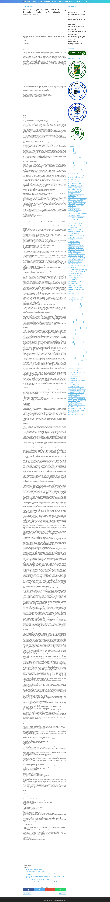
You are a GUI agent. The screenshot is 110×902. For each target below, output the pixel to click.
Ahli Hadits (70, 153)
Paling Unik (70, 311)
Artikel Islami (71, 165)
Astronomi (80, 165)
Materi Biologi (71, 287)
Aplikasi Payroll (80, 161)
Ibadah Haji (78, 231)
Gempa (75, 223)
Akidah (69, 155)
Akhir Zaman (78, 153)
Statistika (70, 366)
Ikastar (69, 233)
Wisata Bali (70, 408)
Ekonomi (70, 211)
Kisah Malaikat (71, 267)
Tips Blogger (71, 390)
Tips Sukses (70, 394)
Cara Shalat (77, 191)
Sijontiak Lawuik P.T (72, 352)
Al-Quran (77, 157)
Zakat (81, 414)
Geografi (80, 223)
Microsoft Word (78, 297)
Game (69, 223)
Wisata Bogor (80, 410)
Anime (76, 159)
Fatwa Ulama (77, 213)
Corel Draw (82, 199)
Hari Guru (77, 227)
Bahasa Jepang (71, 177)
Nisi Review (76, 303)
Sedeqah (80, 342)
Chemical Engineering (72, 195)
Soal (69, 356)
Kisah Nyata (70, 271)
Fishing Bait (70, 219)
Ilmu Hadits (70, 237)
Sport (76, 364)
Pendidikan (54, 1)
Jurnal (77, 1)
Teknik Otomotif (71, 382)
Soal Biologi (70, 358)
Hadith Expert (77, 225)
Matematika (70, 285)
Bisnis (69, 187)
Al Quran (70, 157)
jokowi (79, 255)
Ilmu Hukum (78, 237)
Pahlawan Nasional (80, 309)
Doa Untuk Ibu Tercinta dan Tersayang (34, 869)
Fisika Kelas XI (71, 221)
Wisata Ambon (79, 406)
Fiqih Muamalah (80, 217)
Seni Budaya (70, 348)
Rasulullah (46, 1)
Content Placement (72, 199)
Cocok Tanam (71, 197)
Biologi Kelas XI (71, 185)
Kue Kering (70, 275)
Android (70, 159)
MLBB (69, 299)
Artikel (82, 163)
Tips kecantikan (80, 390)
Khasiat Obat (71, 263)
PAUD (83, 311)
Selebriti (79, 346)
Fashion (69, 213)
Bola (79, 187)
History (77, 229)
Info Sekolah (78, 247)
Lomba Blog (70, 277)
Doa (69, 203)
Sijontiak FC (80, 350)
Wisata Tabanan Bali (72, 412)
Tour (69, 400)
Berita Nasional (71, 183)
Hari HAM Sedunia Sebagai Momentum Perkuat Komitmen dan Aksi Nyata (42, 881)
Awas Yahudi (78, 169)
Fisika (77, 219)
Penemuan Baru (71, 319)
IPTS (69, 251)
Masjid (77, 283)
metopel (70, 297)
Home (35, 1)
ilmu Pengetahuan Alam (73, 241)
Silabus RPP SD (71, 354)
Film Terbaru (71, 215)
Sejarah (70, 344)
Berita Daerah (71, 179)
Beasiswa (79, 177)
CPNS (69, 201)
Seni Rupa (77, 348)
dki (74, 201)
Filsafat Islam (71, 217)
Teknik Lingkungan (72, 380)
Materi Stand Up (79, 289)
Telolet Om (78, 386)
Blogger (71, 1)
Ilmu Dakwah (76, 233)
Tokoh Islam (70, 398)
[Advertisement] (44, 25)
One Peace (77, 305)
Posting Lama (62, 893)
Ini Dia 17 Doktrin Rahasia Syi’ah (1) (76, 9)
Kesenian (77, 261)
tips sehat (79, 392)
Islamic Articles (71, 255)
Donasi (74, 203)
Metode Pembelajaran (73, 293)
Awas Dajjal (70, 167)
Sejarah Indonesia (79, 344)
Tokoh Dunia (75, 396)
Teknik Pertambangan (72, 384)
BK (74, 187)
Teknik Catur (71, 372)
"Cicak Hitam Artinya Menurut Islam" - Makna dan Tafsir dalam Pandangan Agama (76, 19)
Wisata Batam (71, 410)
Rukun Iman (70, 338)
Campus (69, 191)
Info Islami (70, 247)
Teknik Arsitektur (72, 370)
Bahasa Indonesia (71, 173)
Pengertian (79, 319)
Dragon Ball (70, 205)
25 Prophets (76, 149)
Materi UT (70, 291)
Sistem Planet (80, 354)
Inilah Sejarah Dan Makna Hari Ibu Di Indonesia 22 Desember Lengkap (41, 879)
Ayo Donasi (70, 171)
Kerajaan (79, 259)
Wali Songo (77, 404)
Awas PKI (78, 167)
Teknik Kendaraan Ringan (73, 376)
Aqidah (69, 163)
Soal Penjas (80, 362)
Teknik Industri (71, 374)
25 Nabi (69, 149)
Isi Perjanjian (76, 251)
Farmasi (76, 211)
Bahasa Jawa (80, 175)
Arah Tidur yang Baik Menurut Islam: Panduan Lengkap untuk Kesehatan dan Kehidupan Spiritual (77, 28)
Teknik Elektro (80, 372)
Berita (60, 1)
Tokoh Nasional (80, 398)
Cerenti (76, 193)
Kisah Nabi (82, 269)
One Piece (70, 307)
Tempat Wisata (71, 388)
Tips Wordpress (79, 394)
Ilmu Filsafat (70, 235)
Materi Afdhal (80, 285)
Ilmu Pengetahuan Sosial (73, 243)
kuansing (77, 273)
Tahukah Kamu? (71, 368)
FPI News (78, 221)
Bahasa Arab (78, 171)
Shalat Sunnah (71, 350)
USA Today (70, 404)
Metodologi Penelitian (73, 295)
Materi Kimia (79, 287)
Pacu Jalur (70, 309)
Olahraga (70, 305)
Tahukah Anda (78, 366)
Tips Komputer (71, 392)
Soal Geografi (71, 360)
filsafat (78, 215)
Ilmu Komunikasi (71, 239)
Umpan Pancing (81, 400)
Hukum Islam (70, 231)
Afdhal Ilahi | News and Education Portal (59, 900)
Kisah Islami (80, 265)
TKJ (69, 396)
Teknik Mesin (81, 380)
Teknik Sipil (70, 386)
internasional (79, 249)
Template (80, 388)
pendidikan (77, 313)
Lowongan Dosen (71, 279)
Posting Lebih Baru (27, 893)
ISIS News (70, 253)
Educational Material (72, 209)
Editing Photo (79, 205)
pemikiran (70, 313)
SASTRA (69, 342)
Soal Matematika (71, 362)
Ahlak (75, 151)
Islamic (81, 253)
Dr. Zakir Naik (81, 203)
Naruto (69, 303)
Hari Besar (70, 227)
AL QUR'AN (76, 155)
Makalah (79, 281)
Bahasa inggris (71, 175)
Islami (39, 1)
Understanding (71, 402)
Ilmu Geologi (79, 235)
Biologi (79, 183)
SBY (74, 342)
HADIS (69, 225)
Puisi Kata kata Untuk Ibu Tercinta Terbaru (35, 871)
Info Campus (79, 245)
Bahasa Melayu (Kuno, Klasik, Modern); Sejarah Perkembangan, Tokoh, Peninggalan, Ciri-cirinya (77, 33)
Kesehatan (70, 261)
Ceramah (70, 193)
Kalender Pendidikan (78, 257)
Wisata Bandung (79, 408)
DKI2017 (78, 201)
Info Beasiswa (71, 245)
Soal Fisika (78, 358)
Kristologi (70, 273)
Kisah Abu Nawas (71, 265)
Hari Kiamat (70, 229)
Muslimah (76, 301)
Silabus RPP (82, 352)
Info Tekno (70, 249)
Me (75, 291)
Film (84, 213)
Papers (77, 311)
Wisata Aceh (70, 406)
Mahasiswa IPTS (71, 281)
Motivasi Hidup (76, 299)
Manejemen (70, 283)
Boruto (70, 189)
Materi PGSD (70, 289)
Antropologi (71, 161)
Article (75, 163)
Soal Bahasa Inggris (77, 356)
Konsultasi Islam (79, 271)
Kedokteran (70, 259)
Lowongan (78, 277)
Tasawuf (79, 368)
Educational (70, 207)
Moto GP (70, 301)
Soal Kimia (79, 360)
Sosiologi (70, 364)
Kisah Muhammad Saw (72, 269)
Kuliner (76, 275)
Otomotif (77, 307)
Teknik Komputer (71, 378)
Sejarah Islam (71, 346)
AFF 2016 (70, 151)
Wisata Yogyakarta (72, 414)
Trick (74, 400)
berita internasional (72, 181)
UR (77, 402)
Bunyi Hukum (76, 189)
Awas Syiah (70, 169)
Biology (79, 185)
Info (66, 1)
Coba (81, 195)
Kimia (77, 263)
